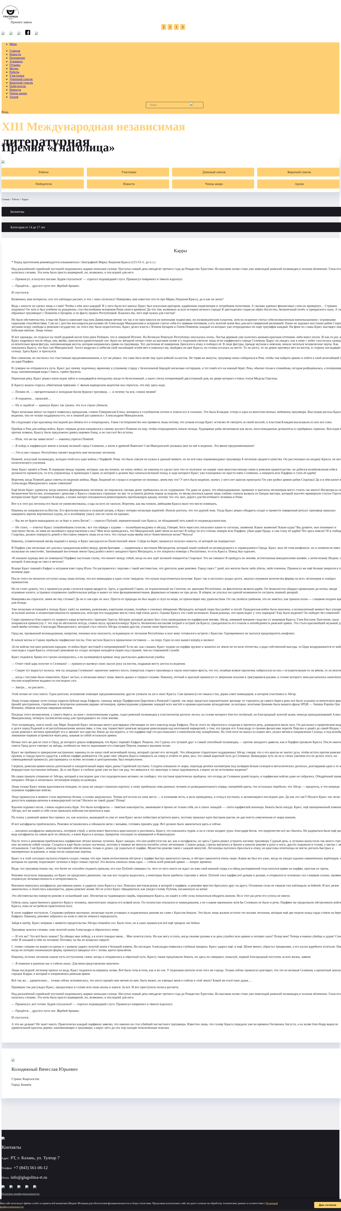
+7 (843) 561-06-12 (31, 1167)
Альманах (16, 61)
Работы (14, 72)
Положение (17, 57)
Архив (13, 97)
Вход (5, 112)
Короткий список (21, 82)
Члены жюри (18, 93)
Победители (17, 86)
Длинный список (21, 79)
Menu (13, 44)
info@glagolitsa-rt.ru (29, 1177)
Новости (15, 54)
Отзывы (14, 65)
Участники (16, 75)
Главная (14, 50)
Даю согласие (327, 1205)
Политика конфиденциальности (20, 1193)
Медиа (13, 68)
